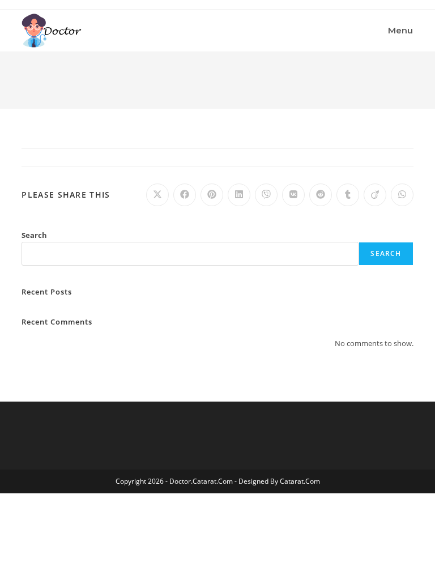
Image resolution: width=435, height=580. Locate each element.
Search (34, 235)
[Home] (24, 76)
